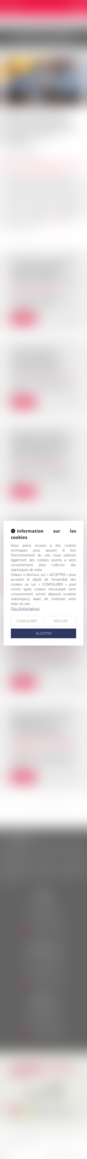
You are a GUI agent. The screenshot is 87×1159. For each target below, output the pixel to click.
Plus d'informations (25, 608)
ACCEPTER (43, 633)
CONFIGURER (26, 621)
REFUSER (60, 621)
